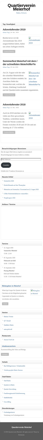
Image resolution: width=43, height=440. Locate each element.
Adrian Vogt (6, 32)
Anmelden (6, 165)
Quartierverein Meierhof (21, 7)
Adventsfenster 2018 (14, 104)
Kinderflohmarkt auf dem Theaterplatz (14, 185)
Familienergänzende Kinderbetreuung (14, 393)
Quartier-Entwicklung (10, 389)
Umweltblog (7, 402)
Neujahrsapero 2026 (9, 198)
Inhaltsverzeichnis (9, 346)
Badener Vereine (8, 316)
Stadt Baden (7, 381)
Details (5, 304)
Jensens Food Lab (9, 340)
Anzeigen (5, 354)
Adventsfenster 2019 (14, 29)
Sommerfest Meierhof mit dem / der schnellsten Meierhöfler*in (20, 63)
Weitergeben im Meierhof (11, 286)
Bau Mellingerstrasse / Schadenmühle (14, 366)
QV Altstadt (7, 321)
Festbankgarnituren (9, 412)
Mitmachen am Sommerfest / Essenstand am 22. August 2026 (21, 189)
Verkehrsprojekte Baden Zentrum (13, 370)
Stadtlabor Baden (8, 325)
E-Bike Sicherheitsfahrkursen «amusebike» (16, 194)
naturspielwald (8, 329)
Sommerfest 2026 (9, 181)
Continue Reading (9, 51)
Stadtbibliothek (8, 398)
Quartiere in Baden (9, 385)
